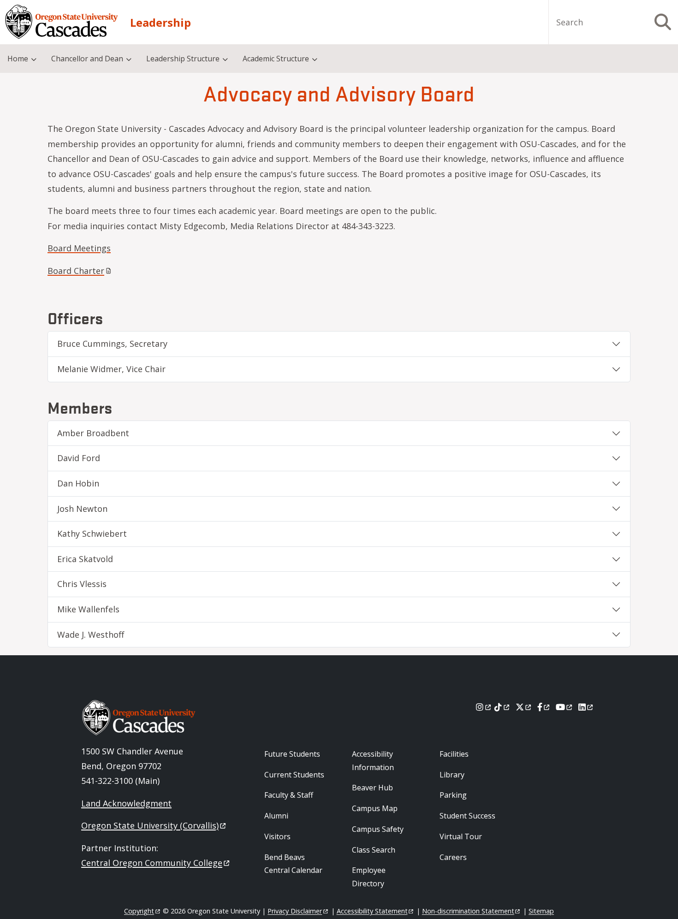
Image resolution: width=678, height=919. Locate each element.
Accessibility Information (373, 760)
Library (452, 775)
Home (17, 58)
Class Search (373, 850)
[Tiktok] (502, 706)
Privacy (295, 911)
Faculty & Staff (288, 795)
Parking (453, 795)
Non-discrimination (468, 911)
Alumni (276, 816)
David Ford (78, 457)
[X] (524, 706)
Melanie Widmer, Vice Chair (111, 368)
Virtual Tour (461, 836)
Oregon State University (150, 825)
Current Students (294, 775)
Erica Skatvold (85, 558)
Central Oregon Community (151, 862)
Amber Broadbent (93, 433)
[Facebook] (544, 706)
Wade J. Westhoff (90, 634)
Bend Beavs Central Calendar (293, 864)
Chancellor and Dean (87, 58)
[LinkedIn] (586, 706)
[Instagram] (484, 706)
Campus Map (375, 808)
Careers (453, 857)
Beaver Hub (372, 788)
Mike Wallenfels (88, 609)
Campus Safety (378, 829)
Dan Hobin (78, 483)
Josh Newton (82, 508)
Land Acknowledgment (126, 803)
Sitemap (541, 911)
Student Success (467, 816)
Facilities (454, 754)
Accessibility (372, 911)
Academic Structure (276, 58)
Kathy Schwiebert (92, 533)
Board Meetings (79, 248)
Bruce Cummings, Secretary (112, 343)
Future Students (292, 754)
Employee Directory (369, 877)
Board (76, 270)
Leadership (160, 22)
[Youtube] (565, 706)
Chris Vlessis (82, 583)
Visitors (277, 836)
